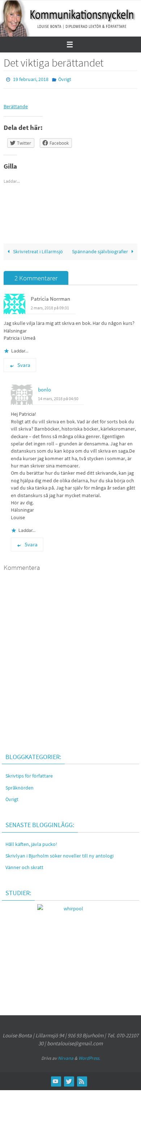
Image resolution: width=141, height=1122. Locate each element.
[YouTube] (55, 1079)
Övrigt (64, 79)
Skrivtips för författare (29, 774)
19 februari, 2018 (30, 79)
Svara (23, 363)
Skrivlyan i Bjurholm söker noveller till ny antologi (59, 854)
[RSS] (81, 1079)
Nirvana (65, 1056)
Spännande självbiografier (100, 250)
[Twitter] (68, 1079)
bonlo (44, 387)
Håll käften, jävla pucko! (31, 842)
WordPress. (89, 1056)
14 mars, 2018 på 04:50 (58, 396)
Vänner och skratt (24, 865)
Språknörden (19, 786)
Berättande (16, 105)
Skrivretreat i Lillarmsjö (37, 250)
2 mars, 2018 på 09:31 (50, 306)
